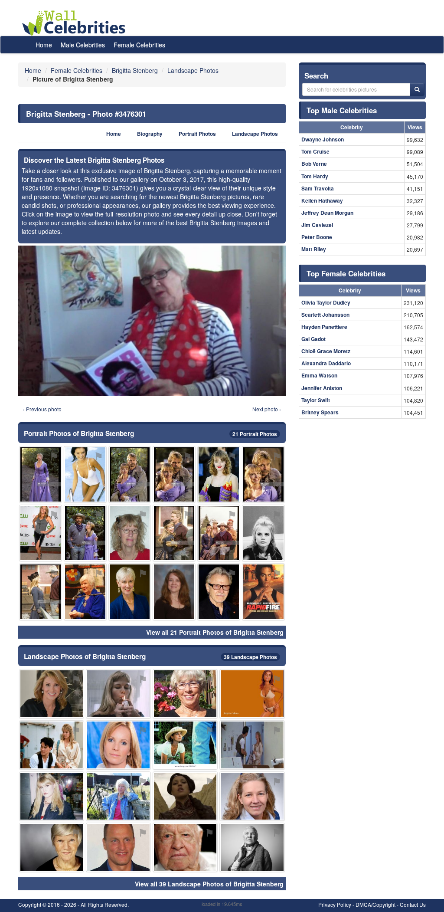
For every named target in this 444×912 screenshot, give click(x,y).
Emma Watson (319, 375)
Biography (150, 134)
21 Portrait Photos (254, 434)
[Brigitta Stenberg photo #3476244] (40, 474)
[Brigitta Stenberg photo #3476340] (51, 693)
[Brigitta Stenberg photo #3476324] (251, 745)
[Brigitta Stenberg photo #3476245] (129, 474)
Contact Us (413, 904)
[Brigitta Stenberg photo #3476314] (174, 591)
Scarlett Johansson (325, 314)
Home (44, 44)
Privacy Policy (334, 904)
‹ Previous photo (42, 409)
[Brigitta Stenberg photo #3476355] (51, 796)
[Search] (417, 89)
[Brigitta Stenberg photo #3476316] (218, 591)
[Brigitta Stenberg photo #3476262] (218, 533)
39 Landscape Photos (250, 657)
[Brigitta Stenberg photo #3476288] (85, 533)
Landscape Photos (255, 134)
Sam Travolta (317, 188)
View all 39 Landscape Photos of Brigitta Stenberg (209, 883)
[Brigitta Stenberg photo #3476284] (263, 533)
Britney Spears (320, 412)
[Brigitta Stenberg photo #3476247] (263, 474)
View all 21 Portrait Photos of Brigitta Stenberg (215, 632)
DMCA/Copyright (375, 904)
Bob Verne (314, 163)
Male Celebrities (83, 44)
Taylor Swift (315, 400)
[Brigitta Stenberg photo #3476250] (174, 474)
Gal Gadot (313, 339)
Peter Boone (316, 237)
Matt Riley (313, 249)
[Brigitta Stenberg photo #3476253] (51, 745)
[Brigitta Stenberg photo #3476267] (129, 533)
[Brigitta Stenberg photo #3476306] (263, 591)
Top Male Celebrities (342, 110)
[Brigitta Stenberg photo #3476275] (85, 591)
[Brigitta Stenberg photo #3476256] (51, 847)
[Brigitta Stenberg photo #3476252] (118, 796)
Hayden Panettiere (324, 327)
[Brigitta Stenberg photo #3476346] (185, 745)
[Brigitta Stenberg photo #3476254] (185, 693)
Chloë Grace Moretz (325, 351)
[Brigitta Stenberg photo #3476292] (118, 745)
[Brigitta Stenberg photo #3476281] (40, 591)
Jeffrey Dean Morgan (327, 213)
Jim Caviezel (317, 225)
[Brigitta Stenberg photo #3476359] (40, 533)
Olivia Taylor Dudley (325, 302)
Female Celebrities (139, 44)
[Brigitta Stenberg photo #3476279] (185, 847)
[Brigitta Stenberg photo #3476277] (118, 693)
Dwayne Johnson (322, 139)
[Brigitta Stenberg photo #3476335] (129, 591)
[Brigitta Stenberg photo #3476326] (251, 796)
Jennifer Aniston (321, 388)
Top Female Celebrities (346, 273)
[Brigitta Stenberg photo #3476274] (118, 847)
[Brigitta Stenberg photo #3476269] (251, 693)
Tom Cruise (315, 151)
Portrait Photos (197, 134)
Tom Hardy (314, 176)
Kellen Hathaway (322, 200)
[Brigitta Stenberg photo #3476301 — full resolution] (152, 321)
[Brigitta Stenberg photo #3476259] (185, 796)
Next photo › (266, 409)
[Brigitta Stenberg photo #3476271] (174, 533)
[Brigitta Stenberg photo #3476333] (218, 474)
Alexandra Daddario (326, 363)
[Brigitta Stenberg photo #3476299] (251, 847)
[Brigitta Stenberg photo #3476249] (85, 474)
